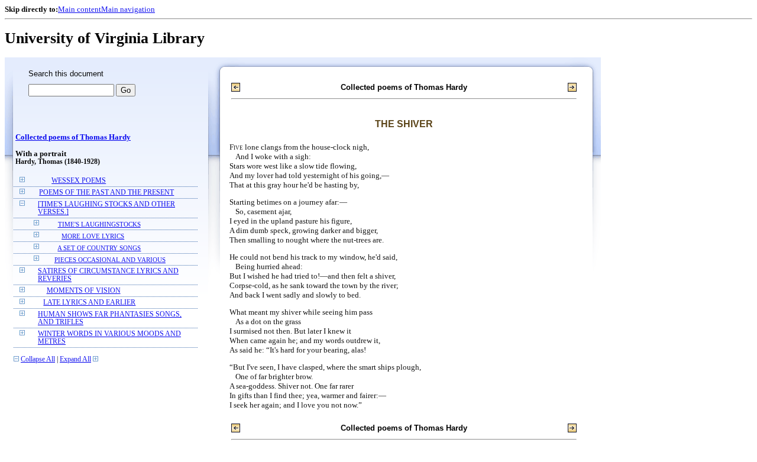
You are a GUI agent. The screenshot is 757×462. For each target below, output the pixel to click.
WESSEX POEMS (78, 181)
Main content (79, 9)
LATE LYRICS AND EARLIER (89, 302)
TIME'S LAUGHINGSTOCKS (99, 224)
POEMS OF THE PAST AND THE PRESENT (106, 192)
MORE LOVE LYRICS (93, 236)
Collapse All (38, 359)
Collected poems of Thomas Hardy (73, 137)
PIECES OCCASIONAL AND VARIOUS (110, 259)
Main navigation (128, 9)
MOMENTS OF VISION (84, 291)
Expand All (75, 359)
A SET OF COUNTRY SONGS (99, 247)
